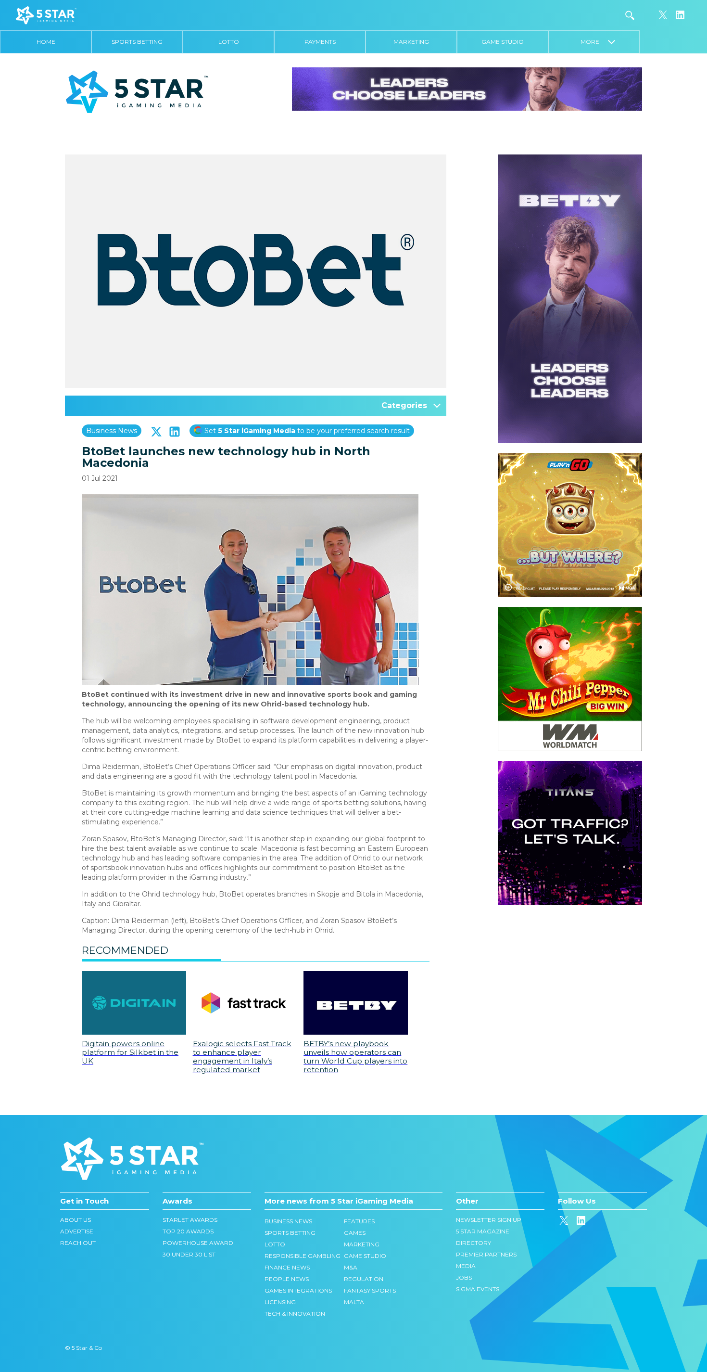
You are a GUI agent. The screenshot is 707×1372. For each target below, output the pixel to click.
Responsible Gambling (303, 1255)
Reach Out (78, 1242)
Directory (473, 1242)
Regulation (363, 1278)
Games (355, 1232)
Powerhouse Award (198, 1242)
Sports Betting (137, 41)
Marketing (411, 41)
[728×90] (467, 88)
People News (287, 1278)
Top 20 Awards (188, 1231)
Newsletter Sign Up (488, 1219)
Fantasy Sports (370, 1290)
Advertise (76, 1231)
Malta (354, 1302)
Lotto (228, 41)
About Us (75, 1219)
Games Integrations (298, 1290)
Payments (320, 41)
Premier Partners (486, 1254)
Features (359, 1221)
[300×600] (570, 159)
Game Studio (502, 41)
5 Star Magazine (482, 1231)
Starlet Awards (190, 1219)
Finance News (287, 1267)
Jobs (464, 1277)
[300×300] (570, 457)
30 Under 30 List (189, 1254)
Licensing (280, 1302)
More (594, 41)
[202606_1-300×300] (570, 611)
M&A (350, 1267)
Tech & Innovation (295, 1313)
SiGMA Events (477, 1289)
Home (46, 41)
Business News (111, 430)
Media (466, 1265)
